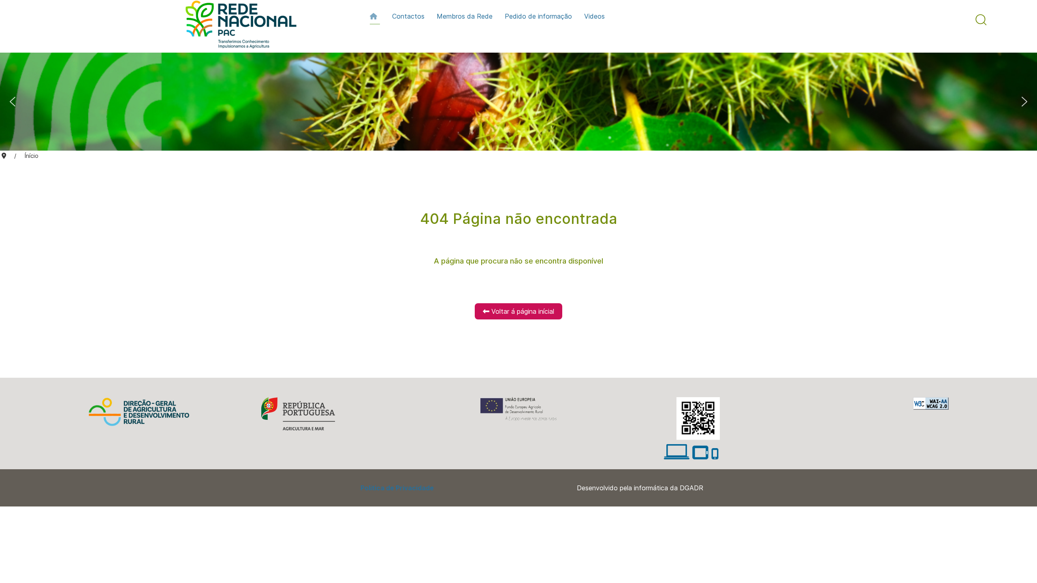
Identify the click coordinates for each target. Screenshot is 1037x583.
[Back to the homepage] (237, 26)
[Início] (375, 16)
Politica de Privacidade (397, 488)
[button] (981, 19)
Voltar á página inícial (521, 311)
